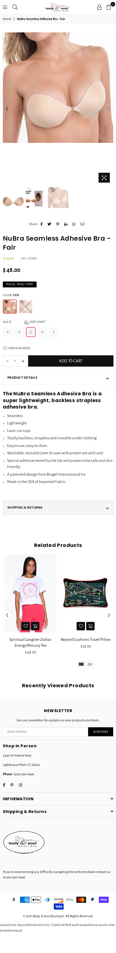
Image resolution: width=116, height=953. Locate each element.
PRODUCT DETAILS (22, 378)
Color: (11, 295)
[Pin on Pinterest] (58, 224)
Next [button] (109, 109)
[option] (58, 87)
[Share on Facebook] (41, 224)
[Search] (15, 7)
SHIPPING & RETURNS (25, 507)
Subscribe (100, 731)
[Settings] (99, 7)
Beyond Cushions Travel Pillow (32, 639)
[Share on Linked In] (66, 224)
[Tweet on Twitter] (49, 224)
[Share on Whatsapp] (74, 224)
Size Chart (37, 321)
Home (7, 19)
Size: (24, 321)
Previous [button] (7, 109)
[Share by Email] (82, 224)
